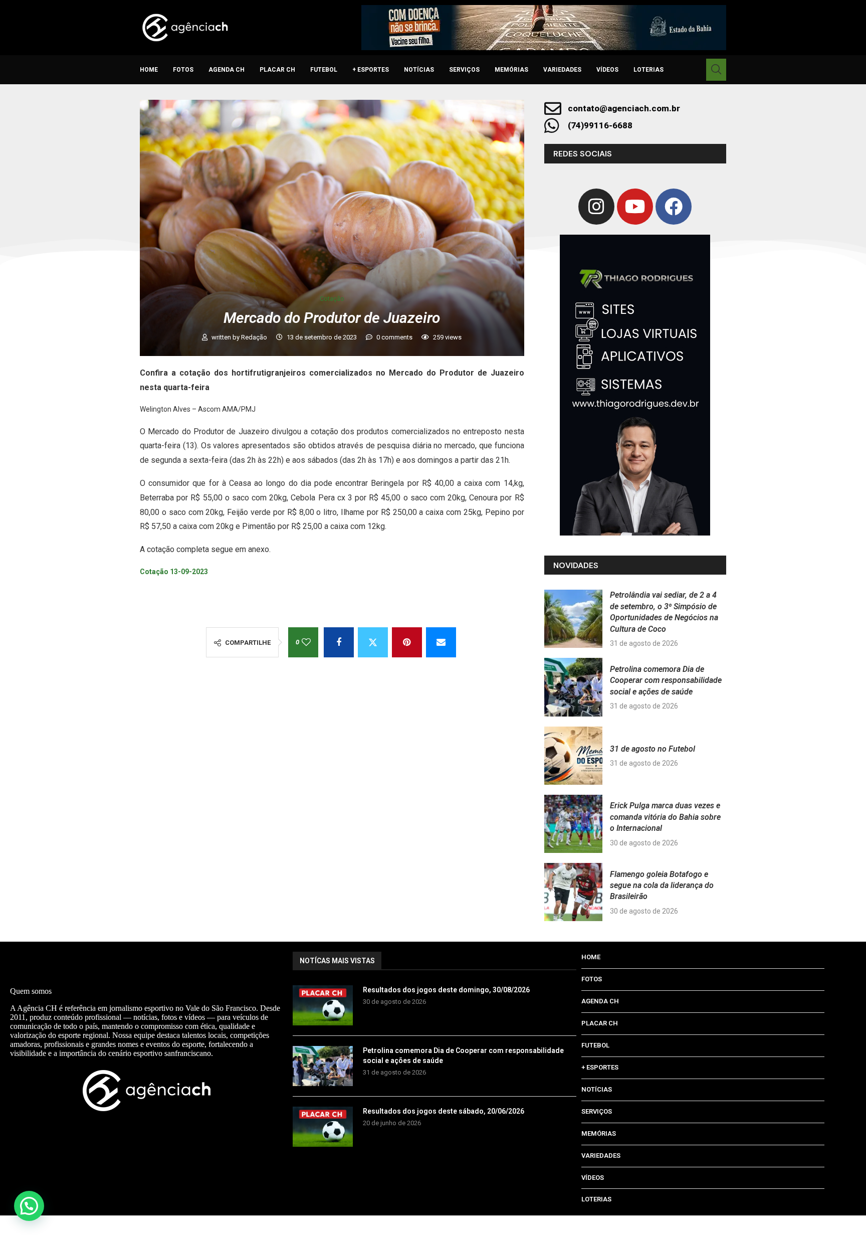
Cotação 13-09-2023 (174, 572)
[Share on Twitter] (373, 642)
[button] (29, 1206)
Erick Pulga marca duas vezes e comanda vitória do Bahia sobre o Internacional (665, 817)
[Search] (716, 70)
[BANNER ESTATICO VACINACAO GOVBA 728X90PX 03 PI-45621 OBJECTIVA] (543, 27)
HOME (149, 69)
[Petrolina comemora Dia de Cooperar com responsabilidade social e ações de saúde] (573, 687)
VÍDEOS (607, 69)
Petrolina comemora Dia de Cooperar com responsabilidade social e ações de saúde (666, 680)
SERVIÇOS (464, 69)
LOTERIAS (648, 69)
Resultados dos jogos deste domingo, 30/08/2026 (446, 990)
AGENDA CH (226, 69)
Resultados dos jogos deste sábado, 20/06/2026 (443, 1111)
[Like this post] (306, 642)
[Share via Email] (441, 642)
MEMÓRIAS (511, 69)
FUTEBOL (323, 69)
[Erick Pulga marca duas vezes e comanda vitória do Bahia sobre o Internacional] (573, 824)
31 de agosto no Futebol (652, 749)
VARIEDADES (562, 69)
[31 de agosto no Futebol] (573, 756)
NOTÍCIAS (419, 69)
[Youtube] (635, 207)
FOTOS (183, 69)
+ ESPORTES (370, 69)
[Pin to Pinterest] (407, 642)
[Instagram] (596, 207)
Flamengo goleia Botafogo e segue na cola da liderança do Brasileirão (662, 885)
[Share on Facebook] (339, 642)
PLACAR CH (277, 69)
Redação (255, 337)
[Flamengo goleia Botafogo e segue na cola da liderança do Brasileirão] (573, 892)
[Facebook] (674, 207)
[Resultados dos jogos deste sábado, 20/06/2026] (323, 1127)
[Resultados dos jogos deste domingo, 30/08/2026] (323, 1005)
